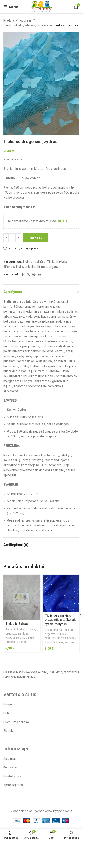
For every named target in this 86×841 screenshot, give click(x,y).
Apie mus (10, 758)
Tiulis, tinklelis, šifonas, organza (25, 25)
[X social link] (28, 274)
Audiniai (25, 20)
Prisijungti (10, 704)
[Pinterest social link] (34, 274)
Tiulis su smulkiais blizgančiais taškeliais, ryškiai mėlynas (61, 620)
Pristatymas (12, 776)
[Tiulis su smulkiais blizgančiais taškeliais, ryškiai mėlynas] (61, 593)
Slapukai (9, 730)
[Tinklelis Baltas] (21, 597)
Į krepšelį (35, 237)
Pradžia (8, 20)
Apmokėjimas (13, 785)
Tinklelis (22, 633)
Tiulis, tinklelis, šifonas (59, 642)
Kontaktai (10, 767)
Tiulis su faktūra (66, 25)
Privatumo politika (16, 722)
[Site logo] (41, 6)
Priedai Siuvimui (16, 637)
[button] (81, 615)
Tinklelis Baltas (17, 623)
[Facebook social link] (22, 274)
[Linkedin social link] (39, 274)
